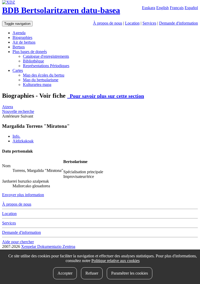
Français (177, 7)
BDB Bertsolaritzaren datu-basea (61, 10)
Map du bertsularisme (40, 80)
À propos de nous (107, 23)
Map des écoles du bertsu (43, 75)
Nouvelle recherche (18, 111)
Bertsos (18, 47)
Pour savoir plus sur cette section (105, 96)
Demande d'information (178, 23)
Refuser (91, 273)
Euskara (148, 7)
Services (149, 23)
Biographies (22, 37)
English (162, 7)
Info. (16, 136)
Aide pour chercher (18, 242)
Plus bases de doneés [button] (29, 51)
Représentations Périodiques (46, 65)
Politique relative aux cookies (115, 260)
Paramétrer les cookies (129, 273)
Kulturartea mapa (37, 84)
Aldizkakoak (23, 141)
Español (191, 7)
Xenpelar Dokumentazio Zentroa (48, 246)
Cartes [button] (17, 70)
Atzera (7, 107)
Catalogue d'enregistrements (46, 56)
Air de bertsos (23, 42)
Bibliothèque (33, 61)
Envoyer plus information (23, 195)
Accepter (65, 273)
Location (132, 23)
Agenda (19, 33)
